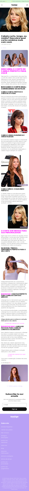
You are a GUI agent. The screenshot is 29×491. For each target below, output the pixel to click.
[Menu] (1, 5)
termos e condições (7, 456)
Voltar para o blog (15, 386)
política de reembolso (4, 441)
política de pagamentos (5, 467)
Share (4, 48)
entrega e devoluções (4, 436)
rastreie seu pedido (7, 430)
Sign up (14, 409)
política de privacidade (4, 463)
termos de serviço (6, 459)
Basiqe (7, 478)
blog (2, 448)
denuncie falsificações (5, 452)
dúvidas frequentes (6, 427)
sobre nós (4, 445)
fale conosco (5, 433)
